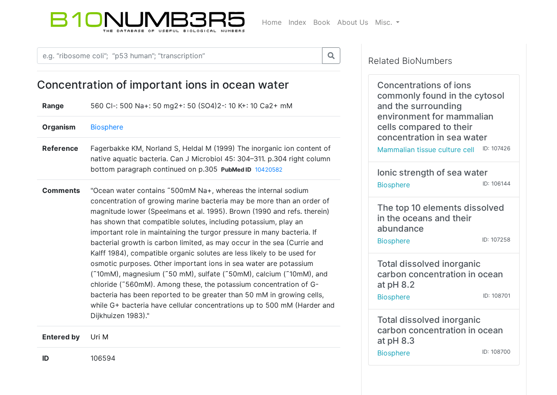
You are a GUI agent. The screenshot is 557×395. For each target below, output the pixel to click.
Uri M (99, 336)
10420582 (268, 169)
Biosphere (107, 127)
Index (297, 22)
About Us (352, 22)
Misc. (384, 22)
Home (272, 22)
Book (321, 22)
